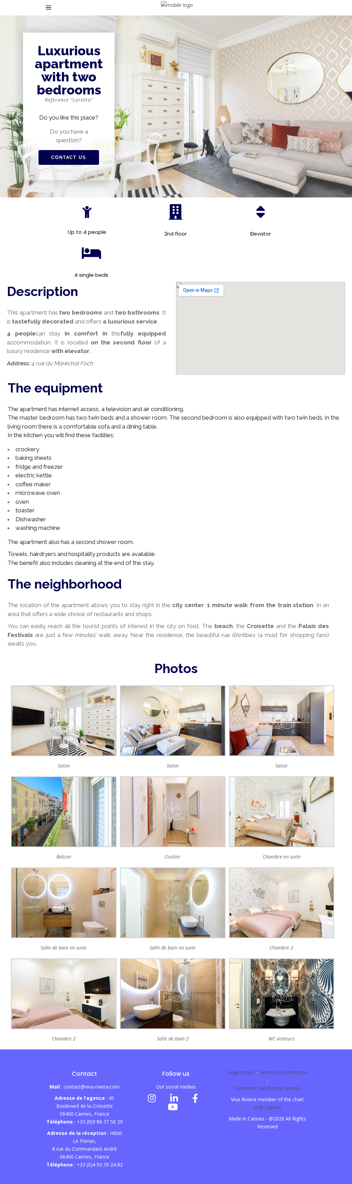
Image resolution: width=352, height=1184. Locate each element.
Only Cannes (267, 1107)
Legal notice (240, 1072)
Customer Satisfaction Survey (267, 1088)
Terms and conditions (283, 1072)
